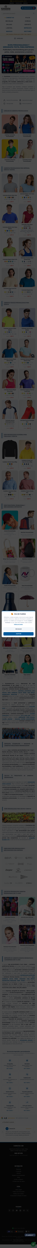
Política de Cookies (18, 624)
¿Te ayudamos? (30, 1235)
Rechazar (18, 629)
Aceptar (18, 633)
